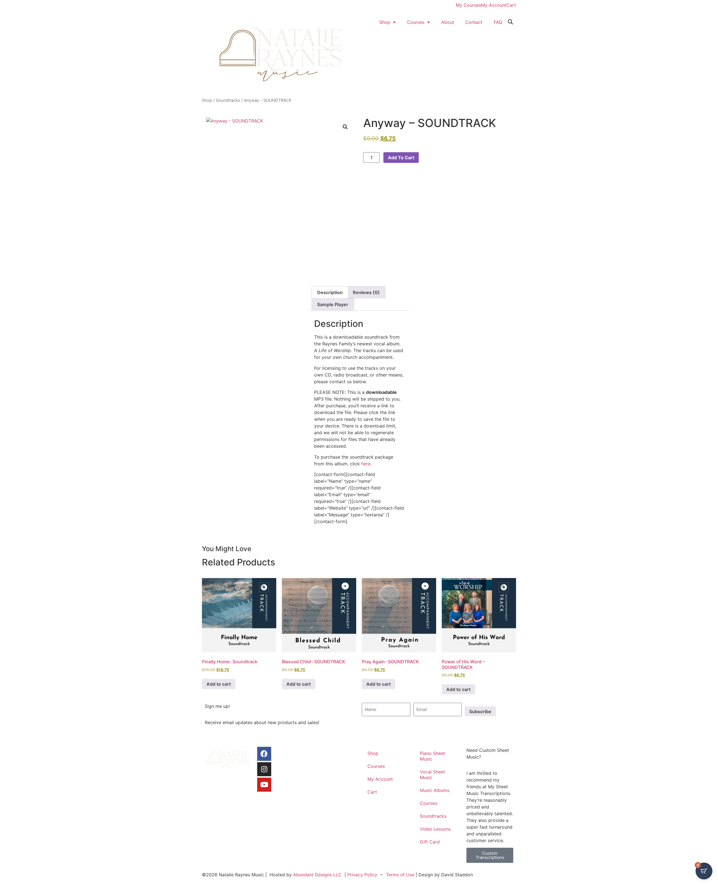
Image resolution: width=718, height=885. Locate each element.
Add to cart (401, 157)
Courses (415, 22)
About (447, 22)
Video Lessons (435, 829)
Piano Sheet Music (432, 756)
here (365, 463)
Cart (511, 5)
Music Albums (434, 790)
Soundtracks (228, 100)
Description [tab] (330, 292)
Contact (473, 22)
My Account (494, 5)
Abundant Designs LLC (317, 874)
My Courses (468, 5)
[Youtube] (264, 785)
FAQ (498, 22)
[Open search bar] (510, 21)
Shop (384, 22)
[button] (345, 127)
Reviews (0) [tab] (366, 292)
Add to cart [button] (218, 684)
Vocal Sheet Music (432, 774)
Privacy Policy (362, 874)
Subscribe (480, 711)
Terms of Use (400, 874)
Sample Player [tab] (332, 304)
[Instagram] (264, 769)
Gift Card (430, 842)
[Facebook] (264, 754)
